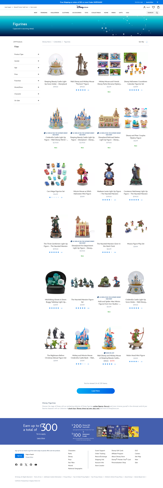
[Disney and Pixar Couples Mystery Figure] (136, 118)
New (35, 13)
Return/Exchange (101, 457)
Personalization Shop (119, 463)
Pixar (70, 460)
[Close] (157, 3)
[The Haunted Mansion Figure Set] (82, 282)
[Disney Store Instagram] (21, 465)
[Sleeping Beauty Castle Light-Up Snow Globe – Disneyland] (55, 64)
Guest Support (8, 7)
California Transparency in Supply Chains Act (27, 481)
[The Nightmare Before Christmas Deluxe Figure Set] (55, 338)
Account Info (99, 463)
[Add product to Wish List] (66, 50)
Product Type (18, 54)
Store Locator (33, 7)
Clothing (65, 13)
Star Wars (71, 463)
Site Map (138, 457)
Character (17, 94)
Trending (43, 13)
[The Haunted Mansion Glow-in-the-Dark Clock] (109, 226)
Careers (137, 454)
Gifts (121, 13)
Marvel (70, 466)
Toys (86, 13)
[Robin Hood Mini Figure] (136, 338)
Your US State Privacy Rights (81, 477)
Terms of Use (37, 477)
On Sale (17, 101)
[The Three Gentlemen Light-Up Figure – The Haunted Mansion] (55, 226)
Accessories (76, 13)
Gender (16, 61)
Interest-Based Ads (139, 477)
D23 (136, 451)
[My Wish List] (153, 7)
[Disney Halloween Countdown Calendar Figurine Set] (136, 64)
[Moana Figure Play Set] (136, 226)
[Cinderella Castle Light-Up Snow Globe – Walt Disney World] (136, 282)
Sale (127, 13)
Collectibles (96, 13)
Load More (96, 391)
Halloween (55, 13)
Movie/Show (18, 87)
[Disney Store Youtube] (35, 465)
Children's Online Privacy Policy (113, 477)
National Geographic (75, 468)
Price (16, 74)
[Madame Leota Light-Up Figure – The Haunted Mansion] (109, 174)
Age (15, 68)
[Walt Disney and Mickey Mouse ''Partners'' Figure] (82, 64)
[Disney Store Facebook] (16, 465)
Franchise (17, 81)
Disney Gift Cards (117, 451)
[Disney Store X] (26, 465)
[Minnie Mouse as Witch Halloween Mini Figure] (82, 174)
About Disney (128, 477)
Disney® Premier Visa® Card (21, 7)
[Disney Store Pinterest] (31, 465)
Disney (70, 457)
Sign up (19, 456)
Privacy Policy (29, 457)
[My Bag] (158, 7)
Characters (71, 451)
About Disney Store (118, 457)
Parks (114, 13)
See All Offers (149, 2)
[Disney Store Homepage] (82, 7)
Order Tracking (100, 454)
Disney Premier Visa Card (121, 460)
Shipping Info (99, 460)
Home (106, 13)
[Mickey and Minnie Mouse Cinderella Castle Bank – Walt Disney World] (82, 338)
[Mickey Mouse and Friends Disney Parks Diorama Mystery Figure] (109, 64)
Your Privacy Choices (96, 477)
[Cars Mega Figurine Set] (55, 174)
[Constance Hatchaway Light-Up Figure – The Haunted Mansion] (136, 174)
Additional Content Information (52, 477)
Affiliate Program (117, 454)
